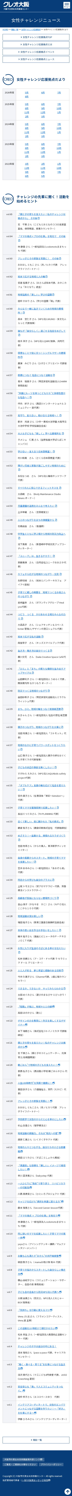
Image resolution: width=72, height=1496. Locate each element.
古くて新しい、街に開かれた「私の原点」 (39, 821)
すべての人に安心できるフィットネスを (38, 487)
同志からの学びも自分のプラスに (35, 879)
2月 (26, 116)
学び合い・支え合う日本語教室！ (35, 451)
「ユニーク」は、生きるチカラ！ (35, 556)
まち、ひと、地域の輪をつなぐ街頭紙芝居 (39, 709)
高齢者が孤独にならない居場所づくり (37, 898)
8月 (26, 96)
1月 (59, 112)
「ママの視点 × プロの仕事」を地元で (37, 1215)
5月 (26, 92)
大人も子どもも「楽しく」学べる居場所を (40, 433)
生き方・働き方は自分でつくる (34, 650)
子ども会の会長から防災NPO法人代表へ (38, 1292)
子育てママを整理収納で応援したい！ (37, 807)
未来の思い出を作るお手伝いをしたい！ (38, 930)
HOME (5, 29)
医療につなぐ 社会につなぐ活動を (35, 375)
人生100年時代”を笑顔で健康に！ (35, 1083)
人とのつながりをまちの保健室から (36, 520)
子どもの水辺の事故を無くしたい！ (36, 767)
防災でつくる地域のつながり (32, 690)
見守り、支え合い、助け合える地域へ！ (38, 415)
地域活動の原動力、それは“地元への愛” (38, 1133)
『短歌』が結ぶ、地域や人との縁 (35, 1006)
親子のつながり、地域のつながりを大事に (39, 727)
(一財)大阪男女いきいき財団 (34, 1480)
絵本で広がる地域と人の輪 (31, 276)
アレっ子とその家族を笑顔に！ (34, 1101)
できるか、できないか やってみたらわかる (40, 988)
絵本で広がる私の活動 (29, 636)
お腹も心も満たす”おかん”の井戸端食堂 (38, 1255)
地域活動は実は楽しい (29, 916)
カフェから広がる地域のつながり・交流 (38, 574)
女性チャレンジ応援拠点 (31, 29)
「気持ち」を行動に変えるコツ (34, 1310)
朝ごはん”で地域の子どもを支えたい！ (37, 1064)
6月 (43, 92)
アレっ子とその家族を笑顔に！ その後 (38, 258)
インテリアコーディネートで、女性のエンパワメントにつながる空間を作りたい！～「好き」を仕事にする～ (42, 1408)
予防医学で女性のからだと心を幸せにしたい (40, 1119)
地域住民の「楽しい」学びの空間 (35, 294)
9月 (43, 108)
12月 (43, 112)
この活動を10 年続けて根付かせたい (36, 1328)
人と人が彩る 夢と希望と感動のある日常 (39, 970)
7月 (59, 92)
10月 (59, 108)
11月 (26, 112)
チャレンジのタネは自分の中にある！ (37, 1346)
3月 (43, 116)
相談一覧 (14, 29)
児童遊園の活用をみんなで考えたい (36, 505)
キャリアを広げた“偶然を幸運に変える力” (39, 1201)
